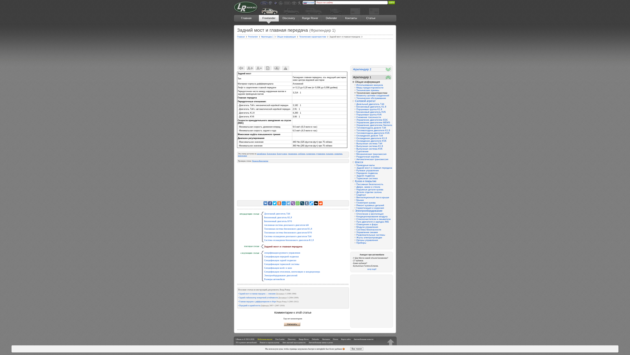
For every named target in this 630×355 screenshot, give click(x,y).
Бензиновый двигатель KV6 (278, 221)
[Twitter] (275, 203)
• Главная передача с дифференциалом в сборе (268, 301)
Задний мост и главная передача (373, 167)
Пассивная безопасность (369, 184)
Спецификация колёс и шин (278, 268)
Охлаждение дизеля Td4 (369, 135)
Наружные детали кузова (369, 189)
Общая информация (367, 82)
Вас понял (357, 349)
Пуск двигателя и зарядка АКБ (372, 221)
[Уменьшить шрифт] (259, 68)
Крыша (360, 200)
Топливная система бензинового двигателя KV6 (288, 232)
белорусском (282, 154)
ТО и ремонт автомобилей (246, 342)
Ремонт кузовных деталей (370, 205)
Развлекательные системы (370, 235)
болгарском (271, 154)
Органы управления (367, 240)
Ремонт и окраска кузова (269, 342)
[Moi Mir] (284, 203)
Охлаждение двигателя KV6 (371, 141)
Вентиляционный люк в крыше (372, 197)
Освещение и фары (367, 224)
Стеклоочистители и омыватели (373, 219)
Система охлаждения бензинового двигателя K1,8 (289, 240)
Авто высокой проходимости (294, 342)
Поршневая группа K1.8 (369, 109)
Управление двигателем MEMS (373, 122)
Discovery (289, 18)
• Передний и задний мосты (261, 305)
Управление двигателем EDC (372, 119)
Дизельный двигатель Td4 (277, 214)
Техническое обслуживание (371, 98)
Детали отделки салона (369, 192)
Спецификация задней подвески (280, 260)
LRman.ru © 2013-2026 (245, 339)
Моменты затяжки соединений (372, 95)
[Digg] (316, 203)
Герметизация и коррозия (370, 208)
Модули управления (367, 227)
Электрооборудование (368, 210)
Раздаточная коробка (367, 156)
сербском (301, 154)
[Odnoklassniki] (279, 203)
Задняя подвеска (365, 175)
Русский (310, 2)
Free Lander (280, 339)
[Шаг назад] (241, 68)
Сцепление (362, 151)
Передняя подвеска (367, 173)
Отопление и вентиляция (370, 214)
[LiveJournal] (302, 203)
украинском (292, 154)
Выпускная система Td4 (369, 143)
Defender (331, 18)
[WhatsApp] (298, 203)
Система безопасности (368, 229)
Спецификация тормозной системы (281, 264)
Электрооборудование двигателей (280, 275)
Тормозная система (367, 178)
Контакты (351, 18)
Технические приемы (367, 90)
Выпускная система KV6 (369, 148)
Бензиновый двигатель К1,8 (278, 217)
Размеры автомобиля (274, 279)
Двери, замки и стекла (368, 187)
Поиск (335, 339)
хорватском (310, 154)
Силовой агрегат (365, 101)
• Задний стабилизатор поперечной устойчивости (268, 297)
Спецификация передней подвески (281, 256)
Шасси (359, 162)
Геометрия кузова (366, 202)
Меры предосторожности (369, 87)
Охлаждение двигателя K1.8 (371, 138)
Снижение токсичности (368, 117)
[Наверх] (391, 342)
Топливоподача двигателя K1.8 (373, 130)
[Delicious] (311, 203)
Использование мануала (369, 85)
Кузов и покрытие (365, 181)
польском (329, 154)
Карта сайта (346, 339)
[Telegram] (288, 203)
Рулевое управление (367, 170)
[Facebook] (270, 203)
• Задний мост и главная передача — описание (267, 294)
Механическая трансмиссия (371, 154)
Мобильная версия (265, 339)
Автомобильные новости (363, 339)
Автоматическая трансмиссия (372, 159)
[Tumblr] (307, 203)
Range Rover (310, 18)
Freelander (268, 18)
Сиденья (361, 194)
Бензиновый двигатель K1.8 (371, 106)
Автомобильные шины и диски (321, 342)
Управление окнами (367, 232)
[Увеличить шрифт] (250, 68)
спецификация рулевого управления (282, 253)
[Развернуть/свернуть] (388, 69)
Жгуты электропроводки (369, 237)
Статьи (370, 18)
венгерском (242, 156)
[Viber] (293, 203)
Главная (246, 18)
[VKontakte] (265, 203)
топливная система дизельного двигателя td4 (286, 225)
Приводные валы (365, 165)
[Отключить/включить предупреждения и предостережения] (285, 68)
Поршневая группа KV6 (369, 114)
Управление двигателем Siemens (373, 125)
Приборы (361, 242)
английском (261, 154)
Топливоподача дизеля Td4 (371, 127)
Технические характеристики (371, 93)
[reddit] (321, 203)
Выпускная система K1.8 (369, 146)
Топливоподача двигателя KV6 (372, 133)
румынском (320, 154)
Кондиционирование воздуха (372, 216)
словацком (338, 154)
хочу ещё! (371, 269)
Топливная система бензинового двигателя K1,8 (288, 229)
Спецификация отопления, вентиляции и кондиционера (292, 272)
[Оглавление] (268, 68)
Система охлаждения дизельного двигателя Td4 (287, 236)
